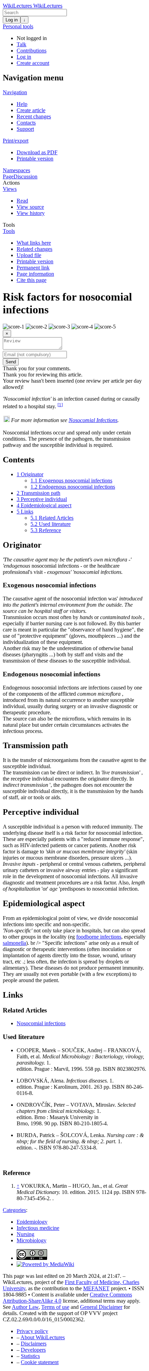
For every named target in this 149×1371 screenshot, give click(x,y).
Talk (21, 44)
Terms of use (55, 1307)
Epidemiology (32, 1222)
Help (22, 104)
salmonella (14, 943)
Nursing (25, 1234)
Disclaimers (33, 1343)
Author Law (25, 1307)
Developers (33, 1350)
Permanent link (33, 268)
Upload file (29, 255)
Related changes (34, 249)
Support (25, 129)
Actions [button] (11, 183)
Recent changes (34, 116)
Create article (31, 110)
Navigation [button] (15, 92)
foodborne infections (98, 937)
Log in (12, 19)
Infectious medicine (38, 1228)
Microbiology (31, 1240)
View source (30, 207)
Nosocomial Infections (93, 420)
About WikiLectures (42, 1337)
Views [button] (10, 189)
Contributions (31, 50)
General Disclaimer (101, 1307)
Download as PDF (37, 152)
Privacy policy (32, 1331)
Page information (35, 274)
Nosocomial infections (41, 1023)
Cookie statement (40, 1362)
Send (11, 361)
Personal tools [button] (18, 26)
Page (8, 176)
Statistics (30, 1356)
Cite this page (31, 280)
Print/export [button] (15, 141)
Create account (33, 63)
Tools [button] (9, 225)
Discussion (25, 176)
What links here (34, 243)
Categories (14, 1210)
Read (22, 201)
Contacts (26, 123)
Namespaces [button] (16, 170)
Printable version (35, 158)
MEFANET (96, 1288)
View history (31, 213)
